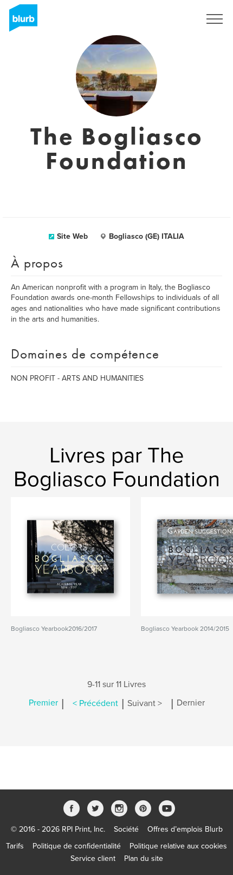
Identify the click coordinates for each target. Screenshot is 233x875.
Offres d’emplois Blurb (185, 829)
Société (126, 829)
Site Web (72, 236)
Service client (92, 858)
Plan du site (143, 858)
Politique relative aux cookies (178, 846)
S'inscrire (170, 19)
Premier (43, 703)
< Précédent (95, 703)
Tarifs (15, 846)
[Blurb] (20, 21)
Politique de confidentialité (77, 846)
